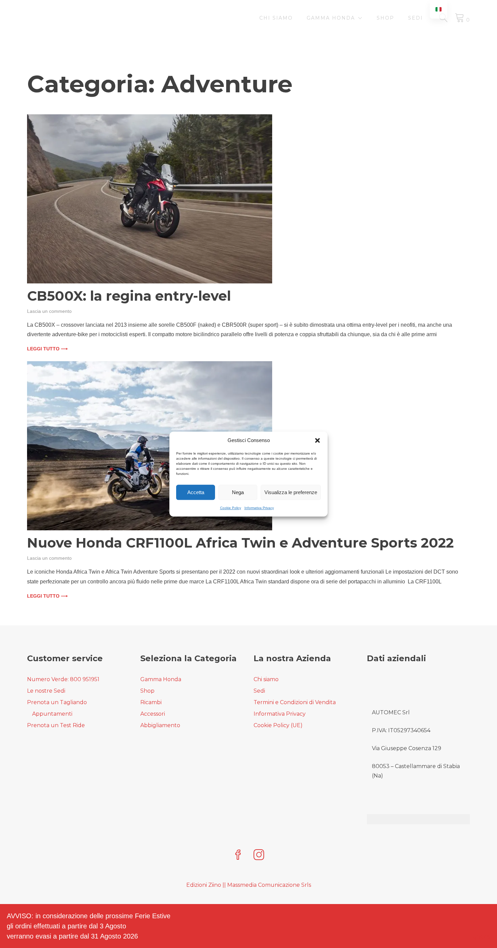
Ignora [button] (480, 936)
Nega (238, 492)
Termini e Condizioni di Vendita (295, 702)
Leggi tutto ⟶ (47, 348)
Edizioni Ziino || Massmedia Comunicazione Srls (248, 885)
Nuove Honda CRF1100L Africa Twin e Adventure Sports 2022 (240, 542)
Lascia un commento (49, 311)
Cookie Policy (230, 508)
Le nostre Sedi (46, 691)
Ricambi (151, 702)
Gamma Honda (331, 18)
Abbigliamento (160, 725)
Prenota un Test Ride (56, 725)
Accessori (152, 714)
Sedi (415, 18)
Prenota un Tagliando (57, 702)
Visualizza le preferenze (290, 492)
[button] (317, 440)
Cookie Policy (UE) (278, 725)
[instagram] (259, 855)
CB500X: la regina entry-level (129, 295)
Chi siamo (276, 18)
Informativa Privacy (259, 508)
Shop (385, 18)
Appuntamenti (52, 714)
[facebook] (238, 855)
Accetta (195, 492)
